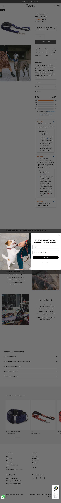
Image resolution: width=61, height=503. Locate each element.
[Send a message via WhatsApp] (3, 496)
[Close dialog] (59, 235)
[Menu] (58, 486)
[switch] (55, 497)
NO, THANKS (45, 262)
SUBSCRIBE (46, 257)
